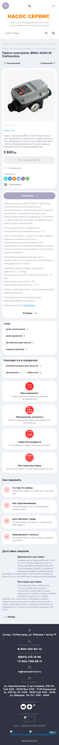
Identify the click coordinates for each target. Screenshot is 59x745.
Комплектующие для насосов (26, 44)
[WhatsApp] (27, 179)
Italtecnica (9, 130)
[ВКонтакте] (10, 179)
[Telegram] (19, 179)
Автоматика (49, 44)
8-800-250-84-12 (29, 649)
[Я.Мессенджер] (5, 179)
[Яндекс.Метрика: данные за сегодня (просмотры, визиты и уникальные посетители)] (20, 733)
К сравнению (14, 168)
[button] (5, 5)
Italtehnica (29, 305)
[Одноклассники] (14, 179)
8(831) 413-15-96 (29, 657)
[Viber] (23, 179)
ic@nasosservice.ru (29, 671)
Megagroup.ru (29, 740)
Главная (5, 44)
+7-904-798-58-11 (29, 661)
